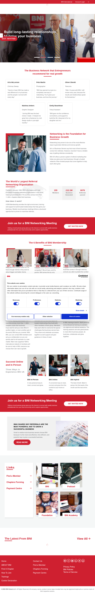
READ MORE (22, 442)
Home (3, 561)
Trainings (5, 576)
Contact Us (37, 561)
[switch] (37, 303)
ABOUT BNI (6, 565)
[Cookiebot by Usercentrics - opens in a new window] (80, 276)
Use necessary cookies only (20, 316)
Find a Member (13, 475)
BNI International (66, 2)
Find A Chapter (7, 568)
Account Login (80, 2)
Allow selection (48, 316)
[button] (1, 35)
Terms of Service (70, 572)
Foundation (47, 515)
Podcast (71, 486)
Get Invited (9, 39)
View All (82, 538)
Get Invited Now (75, 226)
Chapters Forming (15, 482)
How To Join (6, 572)
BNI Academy (71, 515)
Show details (80, 310)
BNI (47, 486)
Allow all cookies (74, 316)
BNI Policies (68, 569)
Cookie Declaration (9, 580)
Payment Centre (14, 488)
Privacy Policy (69, 566)
